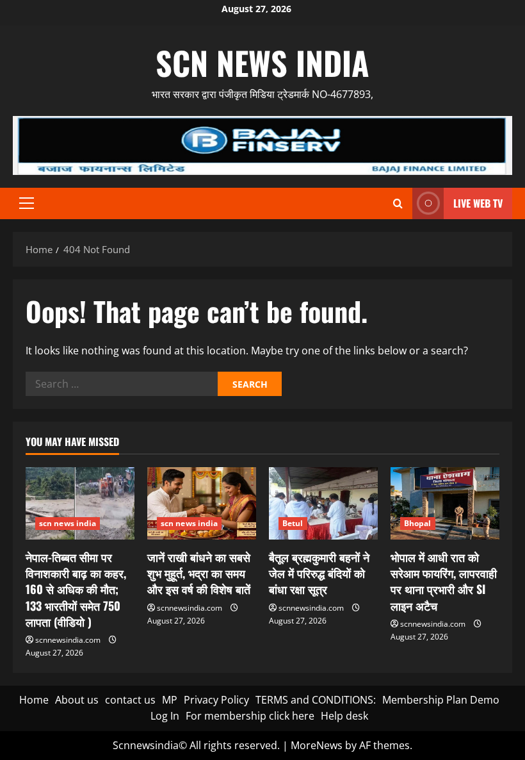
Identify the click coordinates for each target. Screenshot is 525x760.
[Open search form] (398, 203)
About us (77, 700)
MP (169, 700)
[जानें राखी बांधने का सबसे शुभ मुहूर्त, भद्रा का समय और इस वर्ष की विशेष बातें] (201, 503)
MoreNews (317, 745)
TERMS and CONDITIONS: (315, 700)
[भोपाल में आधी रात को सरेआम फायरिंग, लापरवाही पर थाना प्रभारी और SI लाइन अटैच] (445, 503)
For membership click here (250, 716)
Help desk (344, 716)
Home (34, 700)
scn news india (262, 62)
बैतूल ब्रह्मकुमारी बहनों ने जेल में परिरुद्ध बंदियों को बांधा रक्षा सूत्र (319, 573)
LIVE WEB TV (478, 203)
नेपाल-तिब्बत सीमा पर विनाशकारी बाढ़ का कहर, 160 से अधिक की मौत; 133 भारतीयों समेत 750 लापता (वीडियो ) (76, 589)
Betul (292, 523)
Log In (164, 716)
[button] (26, 203)
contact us (130, 700)
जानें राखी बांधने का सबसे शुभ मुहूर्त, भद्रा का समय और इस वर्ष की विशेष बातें (198, 573)
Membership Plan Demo (440, 700)
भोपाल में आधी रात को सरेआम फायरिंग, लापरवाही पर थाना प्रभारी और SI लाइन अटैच (444, 581)
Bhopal (418, 523)
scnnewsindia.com (68, 639)
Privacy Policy (216, 700)
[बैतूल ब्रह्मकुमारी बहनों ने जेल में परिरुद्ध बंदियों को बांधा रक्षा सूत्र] (323, 503)
